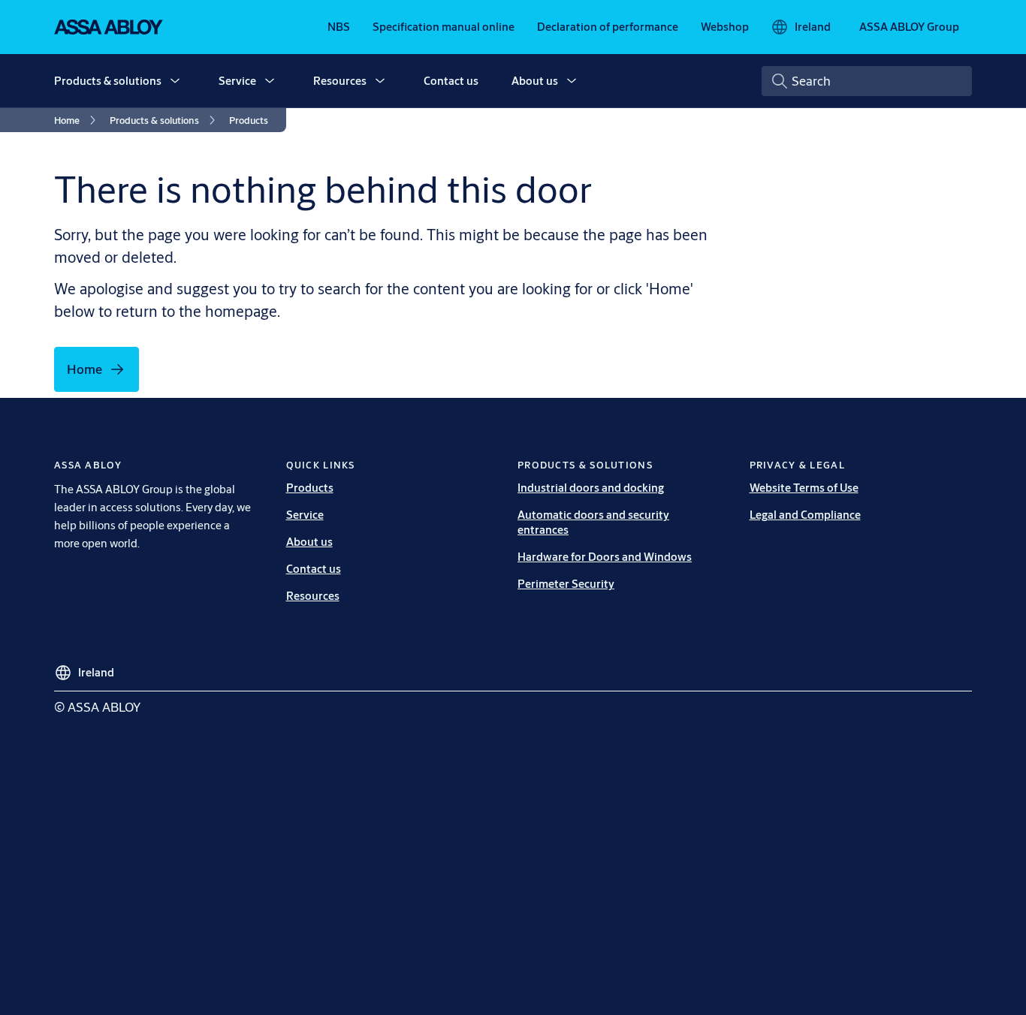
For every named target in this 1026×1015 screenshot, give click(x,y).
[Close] (863, 119)
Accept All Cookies (783, 208)
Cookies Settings (235, 195)
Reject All (665, 208)
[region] (518, 179)
